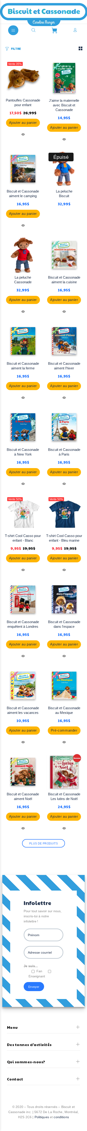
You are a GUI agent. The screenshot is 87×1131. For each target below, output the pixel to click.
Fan (39, 971)
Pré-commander (64, 730)
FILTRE (16, 49)
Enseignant (37, 976)
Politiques (42, 1117)
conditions (61, 1117)
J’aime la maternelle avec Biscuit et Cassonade (64, 105)
